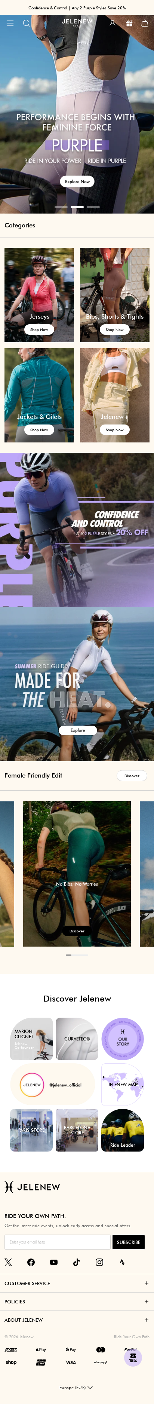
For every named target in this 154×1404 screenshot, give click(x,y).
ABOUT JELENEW (23, 1320)
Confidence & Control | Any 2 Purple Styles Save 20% (77, 7)
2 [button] (77, 207)
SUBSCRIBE (128, 1242)
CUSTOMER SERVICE (27, 1283)
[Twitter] (8, 1262)
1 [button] (61, 207)
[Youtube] (54, 1262)
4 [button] (85, 955)
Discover (131, 775)
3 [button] (93, 207)
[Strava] (122, 1262)
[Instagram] (99, 1262)
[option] (77, 107)
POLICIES (14, 1302)
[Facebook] (31, 1262)
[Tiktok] (76, 1262)
